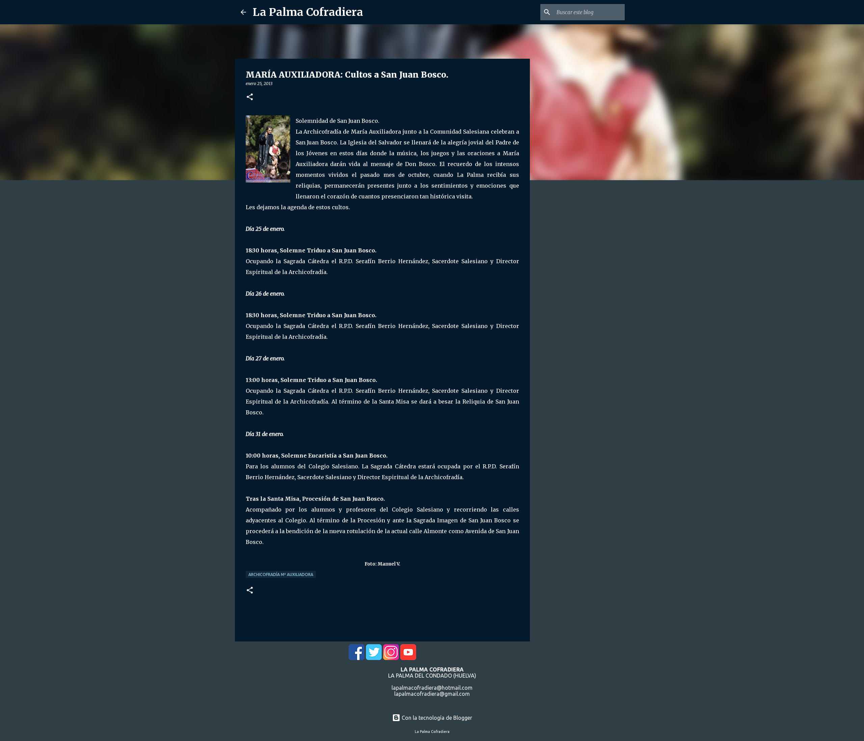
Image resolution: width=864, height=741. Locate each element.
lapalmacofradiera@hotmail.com (432, 688)
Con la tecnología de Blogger (436, 718)
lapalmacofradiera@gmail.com (432, 694)
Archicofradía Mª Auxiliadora (280, 574)
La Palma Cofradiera (308, 12)
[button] (250, 97)
